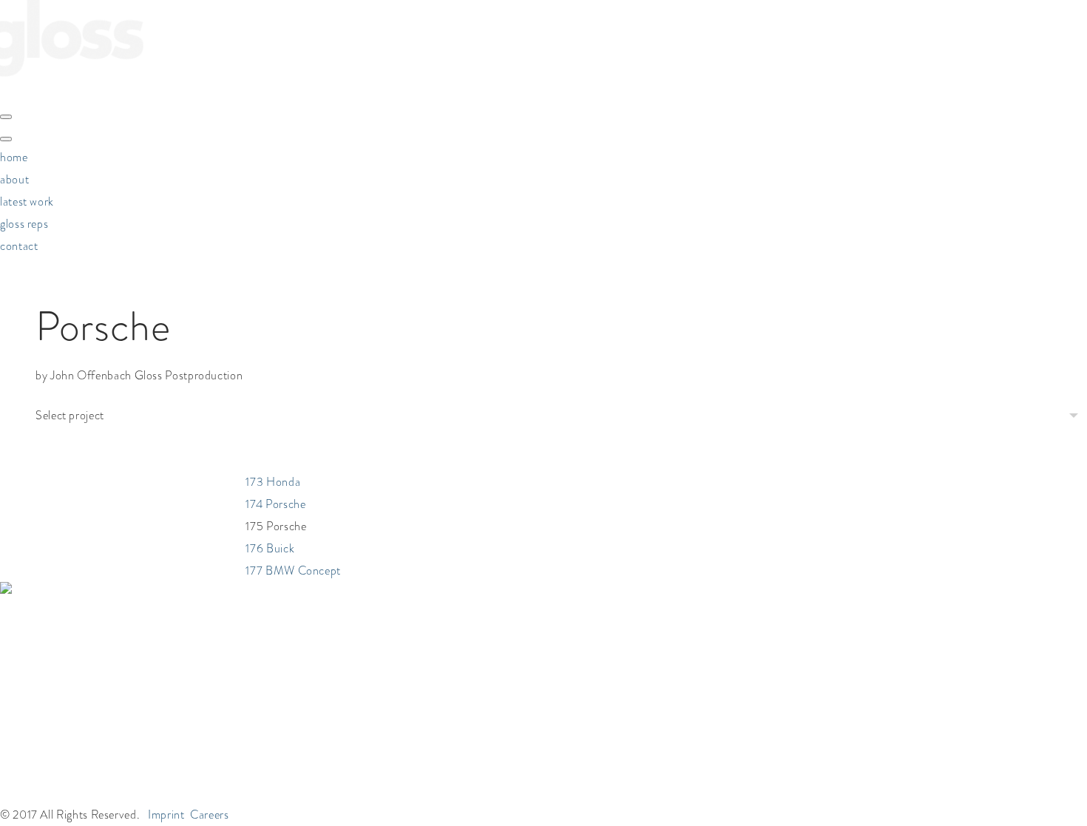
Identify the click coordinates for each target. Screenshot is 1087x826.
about (14, 179)
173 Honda (272, 527)
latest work (27, 201)
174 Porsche (275, 549)
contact (19, 245)
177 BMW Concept (293, 616)
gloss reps (24, 223)
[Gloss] (71, 90)
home (14, 157)
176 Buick (269, 594)
